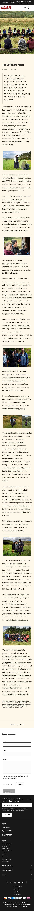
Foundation (12, 60)
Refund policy (5, 861)
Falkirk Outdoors (18, 474)
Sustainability (5, 846)
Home (3, 60)
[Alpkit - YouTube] (19, 883)
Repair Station (6, 848)
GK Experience (25, 468)
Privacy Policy (13, 810)
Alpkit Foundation (9, 178)
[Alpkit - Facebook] (7, 883)
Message (5, 759)
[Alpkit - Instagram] (11, 883)
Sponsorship (5, 857)
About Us (4, 852)
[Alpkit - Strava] (26, 883)
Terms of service (6, 859)
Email (4, 750)
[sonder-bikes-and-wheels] (5, 2)
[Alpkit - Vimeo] (23, 883)
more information (17, 707)
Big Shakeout (6, 827)
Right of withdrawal (17, 894)
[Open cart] (28, 8)
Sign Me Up (7, 815)
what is (5, 784)
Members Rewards (7, 844)
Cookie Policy (17, 891)
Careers (4, 854)
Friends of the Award (10, 477)
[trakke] (12, 2)
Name (5, 741)
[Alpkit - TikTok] (15, 883)
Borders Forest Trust (13, 471)
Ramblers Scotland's (9, 122)
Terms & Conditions (17, 886)
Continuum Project (7, 850)
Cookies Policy (21, 810)
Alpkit (4, 823)
